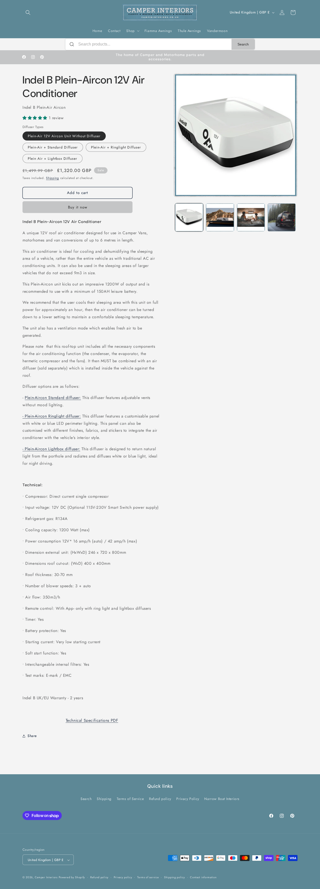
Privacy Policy (187, 798)
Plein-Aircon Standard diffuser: (53, 397)
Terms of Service (130, 798)
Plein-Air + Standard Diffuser (53, 147)
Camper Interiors (46, 878)
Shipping (52, 178)
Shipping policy (174, 877)
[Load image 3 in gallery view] (251, 217)
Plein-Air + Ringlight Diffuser (116, 147)
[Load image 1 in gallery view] (189, 217)
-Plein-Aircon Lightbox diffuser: (51, 449)
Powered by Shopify (72, 878)
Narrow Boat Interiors (222, 798)
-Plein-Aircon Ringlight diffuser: (51, 416)
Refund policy (160, 798)
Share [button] (32, 735)
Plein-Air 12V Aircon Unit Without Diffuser (64, 136)
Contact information (203, 877)
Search (243, 44)
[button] (28, 12)
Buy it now (77, 207)
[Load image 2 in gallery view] (220, 217)
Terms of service (148, 877)
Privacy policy (123, 877)
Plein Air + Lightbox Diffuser (52, 158)
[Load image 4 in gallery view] (282, 217)
